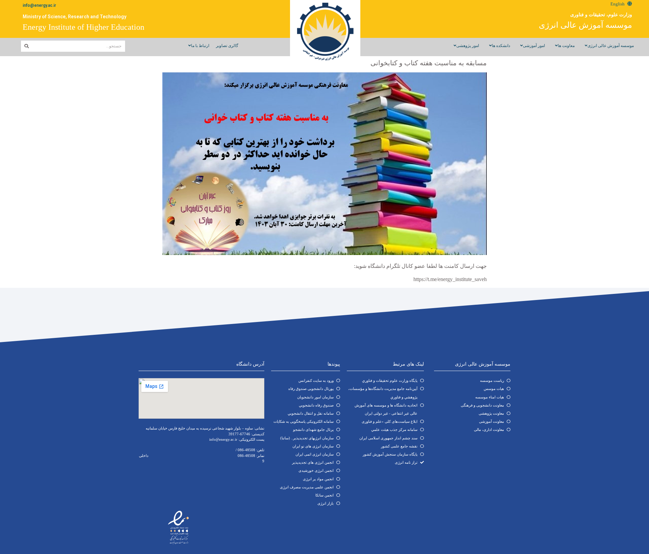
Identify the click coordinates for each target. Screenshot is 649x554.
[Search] (26, 46)
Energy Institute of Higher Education (83, 27)
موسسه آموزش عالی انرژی (585, 25)
